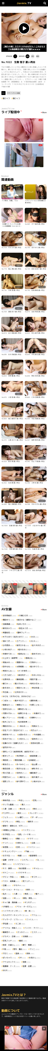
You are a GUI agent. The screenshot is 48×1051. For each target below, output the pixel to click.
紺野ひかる (24, 713)
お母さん (34, 957)
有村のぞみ (36, 683)
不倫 (29, 851)
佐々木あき (38, 645)
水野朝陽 (22, 666)
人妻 (18, 894)
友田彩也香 (37, 743)
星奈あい (37, 739)
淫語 (7, 898)
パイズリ (29, 830)
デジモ (8, 821)
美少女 (25, 809)
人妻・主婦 (10, 809)
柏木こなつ (9, 722)
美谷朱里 (37, 688)
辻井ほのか (21, 692)
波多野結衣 (9, 615)
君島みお (8, 662)
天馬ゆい (35, 662)
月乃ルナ (36, 730)
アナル (36, 915)
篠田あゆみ (9, 726)
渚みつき (8, 641)
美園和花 (8, 632)
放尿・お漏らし (11, 945)
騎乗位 (8, 838)
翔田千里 (35, 679)
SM (22, 957)
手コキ (36, 877)
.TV (24, 3)
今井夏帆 (39, 734)
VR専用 (8, 906)
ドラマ (33, 838)
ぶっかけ (23, 932)
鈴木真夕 (37, 777)
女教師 (27, 936)
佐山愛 (36, 764)
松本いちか (24, 624)
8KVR (7, 970)
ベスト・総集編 (11, 881)
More (44, 112)
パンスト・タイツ (33, 928)
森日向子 (23, 675)
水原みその (24, 734)
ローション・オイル (13, 889)
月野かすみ (9, 713)
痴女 (22, 813)
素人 (26, 804)
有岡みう (37, 726)
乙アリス (22, 641)
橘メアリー (9, 717)
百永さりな (9, 739)
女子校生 (9, 834)
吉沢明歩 (22, 756)
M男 (6, 949)
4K (17, 898)
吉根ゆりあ (9, 654)
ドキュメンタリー (12, 851)
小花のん (23, 739)
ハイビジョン (22, 864)
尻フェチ (28, 881)
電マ (39, 894)
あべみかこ (23, 764)
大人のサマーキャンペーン (16, 915)
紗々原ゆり (23, 781)
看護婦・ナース (11, 966)
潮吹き (33, 821)
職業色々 (8, 932)
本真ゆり (39, 713)
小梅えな (23, 777)
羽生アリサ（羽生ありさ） (15, 730)
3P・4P (37, 817)
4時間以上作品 (11, 830)
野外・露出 (20, 949)
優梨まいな (24, 709)
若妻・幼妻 (29, 966)
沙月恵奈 (8, 645)
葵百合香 (8, 768)
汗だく (8, 953)
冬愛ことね (36, 705)
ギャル (38, 868)
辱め (7, 864)
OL (40, 860)
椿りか (7, 683)
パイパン (34, 847)
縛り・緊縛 (29, 945)
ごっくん (32, 919)
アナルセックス (11, 962)
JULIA (34, 641)
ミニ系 (20, 923)
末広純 (7, 692)
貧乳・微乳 (29, 898)
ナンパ (8, 843)
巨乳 (37, 800)
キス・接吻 (9, 868)
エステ (36, 932)
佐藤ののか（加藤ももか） (15, 743)
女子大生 (9, 855)
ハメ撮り (22, 817)
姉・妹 (30, 911)
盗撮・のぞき (11, 860)
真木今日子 (21, 700)
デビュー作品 (10, 877)
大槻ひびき (25, 615)
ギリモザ (30, 902)
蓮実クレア (23, 632)
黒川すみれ (21, 683)
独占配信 (25, 868)
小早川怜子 (9, 649)
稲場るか (8, 705)
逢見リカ (8, 781)
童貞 (23, 940)
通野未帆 (35, 700)
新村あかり (9, 628)
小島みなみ (38, 781)
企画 (35, 843)
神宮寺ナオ (9, 734)
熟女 (37, 809)
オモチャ (19, 885)
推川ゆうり (36, 666)
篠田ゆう (8, 620)
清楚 (27, 962)
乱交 (7, 894)
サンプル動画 (11, 804)
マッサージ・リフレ (13, 919)
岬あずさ (37, 768)
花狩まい (22, 773)
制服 (22, 855)
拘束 (30, 889)
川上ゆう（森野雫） (13, 658)
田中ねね (8, 666)
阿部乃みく (9, 777)
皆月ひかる (23, 645)
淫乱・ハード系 (27, 834)
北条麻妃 (33, 760)
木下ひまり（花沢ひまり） (15, 637)
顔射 (20, 838)
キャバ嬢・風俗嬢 (12, 902)
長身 (30, 953)
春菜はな (30, 658)
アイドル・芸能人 (12, 928)
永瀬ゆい (35, 717)
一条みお (23, 726)
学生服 (8, 923)
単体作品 (9, 800)
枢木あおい (24, 649)
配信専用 (36, 855)
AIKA (35, 637)
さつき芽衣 (24, 671)
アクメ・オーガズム (26, 906)
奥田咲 (7, 760)
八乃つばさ (9, 675)
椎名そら (8, 764)
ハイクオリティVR (12, 911)
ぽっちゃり (9, 957)
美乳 (20, 821)
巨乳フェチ (9, 940)
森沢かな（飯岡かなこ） (29, 620)
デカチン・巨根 (11, 936)
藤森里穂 (22, 679)
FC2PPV (9, 813)
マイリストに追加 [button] (14, 93)
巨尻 (20, 847)
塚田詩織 (20, 760)
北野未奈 (8, 679)
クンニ (34, 949)
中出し (24, 800)
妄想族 (8, 847)
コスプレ (28, 860)
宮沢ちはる (23, 768)
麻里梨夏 (35, 756)
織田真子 (35, 773)
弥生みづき (25, 628)
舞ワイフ (6, 98)
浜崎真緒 (8, 624)
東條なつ (22, 705)
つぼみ (7, 700)
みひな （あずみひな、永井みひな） (19, 696)
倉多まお (8, 688)
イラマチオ (24, 872)
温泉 (19, 953)
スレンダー (36, 813)
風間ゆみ (22, 662)
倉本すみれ (38, 654)
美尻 (29, 894)
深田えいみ (23, 688)
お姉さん (22, 843)
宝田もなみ (9, 709)
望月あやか (9, 747)
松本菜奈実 (24, 722)
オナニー (8, 872)
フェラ (8, 817)
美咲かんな (9, 671)
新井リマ (8, 756)
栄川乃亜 (8, 773)
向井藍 (22, 717)
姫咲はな (23, 654)
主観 (7, 885)
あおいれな (38, 675)
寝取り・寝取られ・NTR (15, 826)
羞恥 (25, 877)
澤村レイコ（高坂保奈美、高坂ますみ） (21, 751)
